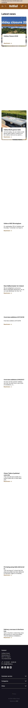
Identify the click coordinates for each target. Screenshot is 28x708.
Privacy (14, 693)
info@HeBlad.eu (8, 664)
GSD (17, 701)
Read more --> (8, 43)
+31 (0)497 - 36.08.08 (10, 662)
